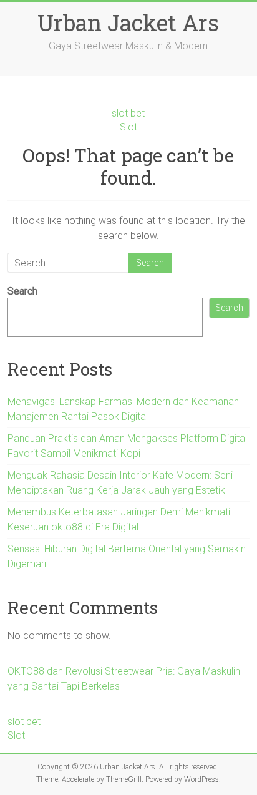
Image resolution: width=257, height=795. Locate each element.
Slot (128, 127)
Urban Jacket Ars (128, 22)
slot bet (128, 113)
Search (22, 291)
